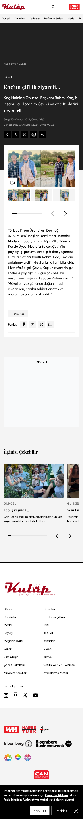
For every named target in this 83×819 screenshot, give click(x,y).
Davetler (19, 18)
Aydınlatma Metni (35, 800)
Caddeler (34, 18)
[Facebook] (15, 696)
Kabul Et (39, 811)
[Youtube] (35, 696)
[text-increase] (42, 134)
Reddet (61, 811)
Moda (71, 18)
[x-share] (15, 134)
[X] (25, 696)
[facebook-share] (7, 134)
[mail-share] (33, 134)
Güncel (6, 18)
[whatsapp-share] (24, 134)
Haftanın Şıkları (53, 18)
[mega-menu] (61, 7)
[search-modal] (53, 7)
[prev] (57, 535)
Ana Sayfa (10, 63)
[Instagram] (6, 696)
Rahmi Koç (18, 313)
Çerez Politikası (56, 795)
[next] (65, 213)
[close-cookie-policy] (76, 811)
